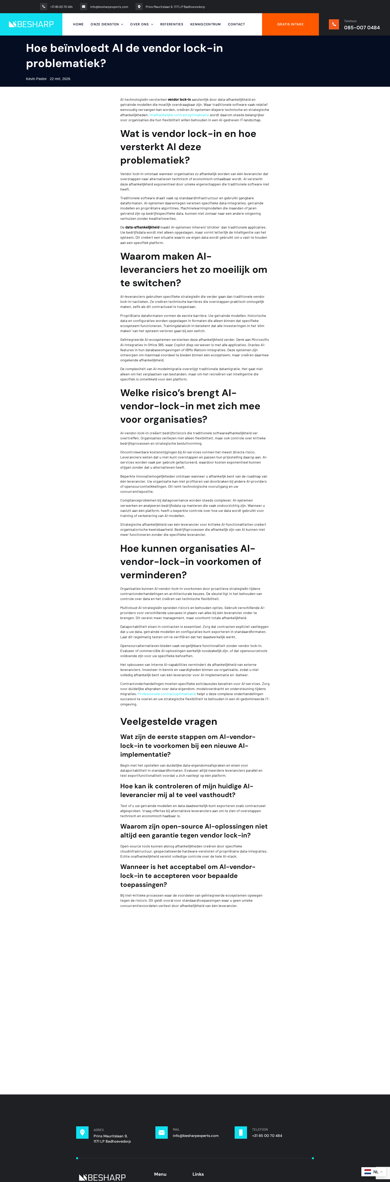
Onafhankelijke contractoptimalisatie (179, 115)
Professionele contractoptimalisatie (167, 693)
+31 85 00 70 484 (267, 1135)
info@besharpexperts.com (196, 1135)
